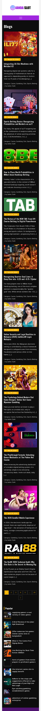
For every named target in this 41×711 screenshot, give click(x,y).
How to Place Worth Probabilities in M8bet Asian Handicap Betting (19, 173)
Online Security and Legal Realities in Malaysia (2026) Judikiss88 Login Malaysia (20, 336)
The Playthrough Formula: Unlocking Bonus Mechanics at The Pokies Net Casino (19, 457)
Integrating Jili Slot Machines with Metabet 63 (18, 65)
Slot (24, 83)
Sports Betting (32, 83)
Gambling (19, 83)
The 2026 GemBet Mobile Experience (19, 518)
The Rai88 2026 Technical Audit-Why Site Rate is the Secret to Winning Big (20, 563)
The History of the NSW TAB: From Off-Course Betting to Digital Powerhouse (20, 220)
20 (34, 592)
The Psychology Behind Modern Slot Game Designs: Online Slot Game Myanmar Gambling (19, 399)
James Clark (11, 86)
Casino (13, 83)
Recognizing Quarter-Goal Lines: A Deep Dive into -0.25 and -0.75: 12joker (20, 277)
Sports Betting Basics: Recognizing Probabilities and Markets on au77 (19, 122)
